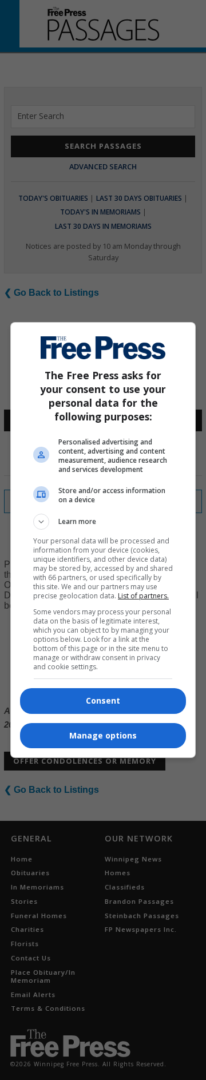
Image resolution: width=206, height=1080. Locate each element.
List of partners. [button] (143, 596)
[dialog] (103, 540)
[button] (103, 522)
